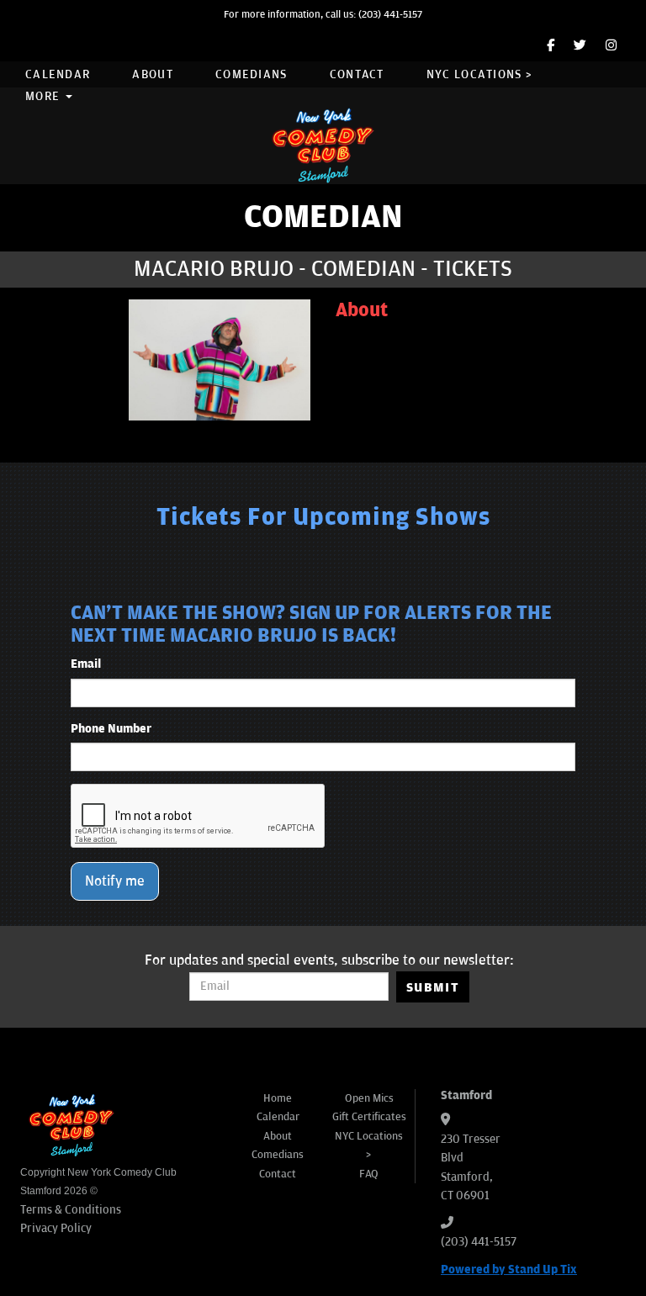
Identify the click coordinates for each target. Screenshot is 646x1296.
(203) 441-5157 (390, 14)
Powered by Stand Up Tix (509, 1269)
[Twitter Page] (580, 46)
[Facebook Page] (550, 46)
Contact (357, 74)
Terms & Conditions (70, 1210)
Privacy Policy (56, 1228)
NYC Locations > (479, 74)
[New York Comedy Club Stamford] (323, 145)
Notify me (115, 881)
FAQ (369, 1174)
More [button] (44, 96)
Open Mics (369, 1098)
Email (86, 664)
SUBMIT (432, 987)
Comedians (251, 74)
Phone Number (111, 729)
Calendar (57, 74)
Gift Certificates (369, 1117)
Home (277, 1098)
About (152, 74)
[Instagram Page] (611, 46)
